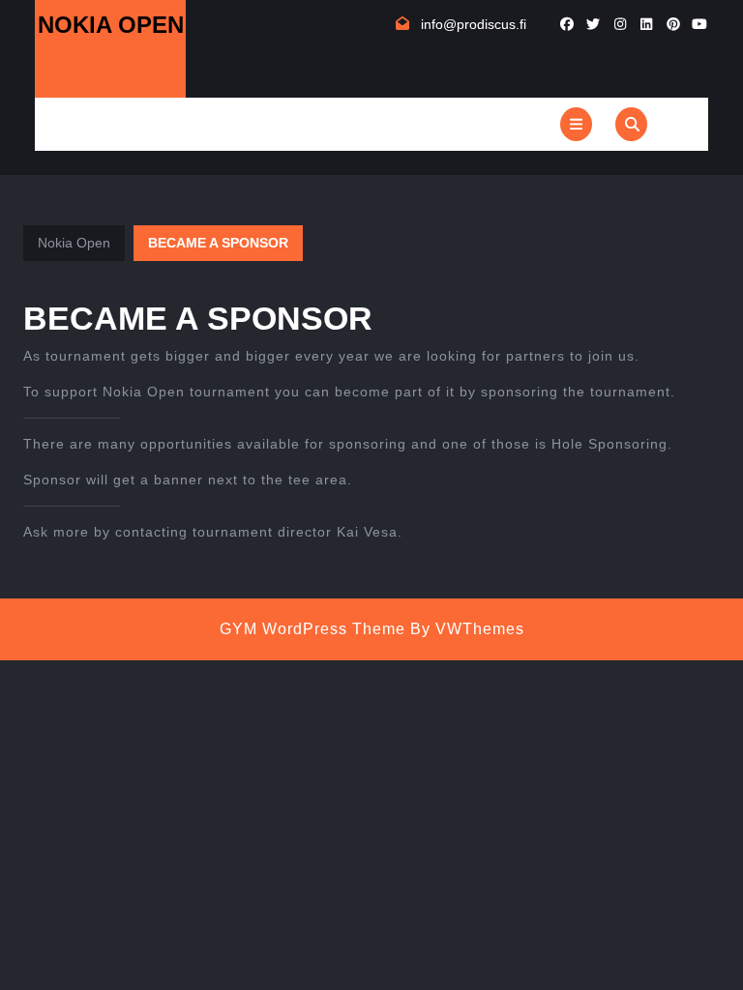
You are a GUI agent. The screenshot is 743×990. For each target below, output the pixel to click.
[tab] (576, 124)
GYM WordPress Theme (312, 629)
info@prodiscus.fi (473, 24)
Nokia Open (111, 25)
